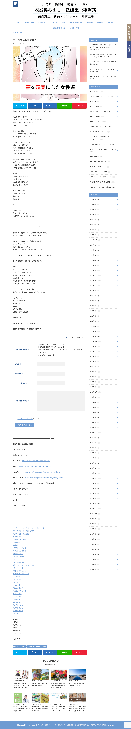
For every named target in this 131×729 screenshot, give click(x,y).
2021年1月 (94, 336)
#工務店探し (17, 596)
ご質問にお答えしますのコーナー (101, 96)
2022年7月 (94, 290)
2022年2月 (94, 311)
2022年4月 (94, 301)
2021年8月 (94, 316)
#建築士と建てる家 (19, 551)
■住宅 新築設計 (97, 116)
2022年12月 (95, 275)
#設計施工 (16, 582)
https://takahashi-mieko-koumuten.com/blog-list (34, 466)
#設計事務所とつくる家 (21, 574)
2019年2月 (94, 422)
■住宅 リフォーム (20, 646)
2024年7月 (94, 250)
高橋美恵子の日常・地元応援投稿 (37, 646)
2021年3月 (94, 326)
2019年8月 (94, 402)
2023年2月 (94, 265)
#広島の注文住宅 (19, 557)
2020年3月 (94, 377)
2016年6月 (94, 539)
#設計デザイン (18, 579)
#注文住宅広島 (18, 568)
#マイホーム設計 (19, 605)
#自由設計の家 (18, 588)
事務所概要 (111, 23)
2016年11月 (94, 514)
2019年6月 (94, 407)
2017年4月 (94, 488)
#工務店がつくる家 (19, 591)
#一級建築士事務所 (19, 539)
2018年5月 (94, 453)
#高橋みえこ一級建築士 (21, 534)
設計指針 (90, 23)
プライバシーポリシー (25, 419)
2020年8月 (94, 356)
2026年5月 (94, 204)
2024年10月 (94, 245)
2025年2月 (94, 230)
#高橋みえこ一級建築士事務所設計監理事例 (28, 528)
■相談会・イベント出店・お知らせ (102, 187)
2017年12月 (94, 468)
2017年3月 (94, 493)
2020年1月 (94, 387)
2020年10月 (94, 351)
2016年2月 (94, 544)
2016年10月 (94, 519)
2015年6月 (94, 559)
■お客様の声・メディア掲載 (99, 172)
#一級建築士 (17, 537)
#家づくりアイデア (19, 602)
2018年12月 (95, 432)
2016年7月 (94, 534)
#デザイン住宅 (18, 613)
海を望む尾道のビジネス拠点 (100, 111)
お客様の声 (42, 23)
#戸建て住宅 (17, 599)
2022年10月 (94, 285)
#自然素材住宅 (18, 611)
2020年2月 (94, 382)
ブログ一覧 (53, 23)
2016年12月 (95, 508)
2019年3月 (94, 417)
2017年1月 (94, 503)
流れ (63, 23)
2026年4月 (94, 209)
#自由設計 (16, 585)
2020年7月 (94, 361)
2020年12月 (95, 341)
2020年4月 (94, 372)
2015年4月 (94, 569)
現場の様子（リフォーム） (100, 126)
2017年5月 (94, 483)
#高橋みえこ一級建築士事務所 (23, 531)
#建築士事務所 (18, 554)
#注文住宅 (16, 559)
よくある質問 (74, 28)
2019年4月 (94, 412)
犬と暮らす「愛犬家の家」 (99, 132)
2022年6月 (94, 296)
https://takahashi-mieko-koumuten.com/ (36, 461)
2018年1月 (94, 463)
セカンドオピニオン (75, 23)
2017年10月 (95, 478)
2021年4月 (94, 321)
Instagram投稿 (95, 106)
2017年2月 (94, 498)
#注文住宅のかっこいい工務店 (23, 565)
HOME (18, 23)
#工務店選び (17, 594)
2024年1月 (94, 255)
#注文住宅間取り (19, 562)
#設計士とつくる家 (19, 571)
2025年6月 (94, 220)
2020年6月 (94, 366)
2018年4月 (94, 458)
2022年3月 (94, 306)
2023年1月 (94, 270)
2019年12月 (95, 392)
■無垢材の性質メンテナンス (99, 161)
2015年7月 (94, 554)
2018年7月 (94, 443)
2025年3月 (94, 224)
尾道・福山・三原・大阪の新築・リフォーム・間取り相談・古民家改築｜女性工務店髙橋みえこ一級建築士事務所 (64, 725)
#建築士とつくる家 (19, 548)
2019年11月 (94, 397)
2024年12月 (94, 240)
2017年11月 (94, 473)
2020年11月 (94, 346)
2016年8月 (94, 529)
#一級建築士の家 (19, 542)
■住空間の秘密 (96, 156)
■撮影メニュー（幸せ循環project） (102, 177)
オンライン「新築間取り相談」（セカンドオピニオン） (102, 138)
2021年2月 (94, 331)
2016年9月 (94, 524)
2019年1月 (94, 427)
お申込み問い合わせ (58, 28)
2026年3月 (94, 214)
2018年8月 (94, 438)
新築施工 (100, 23)
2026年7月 (94, 199)
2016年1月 (94, 549)
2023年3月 (94, 260)
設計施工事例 (29, 23)
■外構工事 (94, 101)
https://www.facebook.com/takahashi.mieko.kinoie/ (42, 472)
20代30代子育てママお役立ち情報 (102, 144)
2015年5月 (94, 564)
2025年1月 (94, 235)
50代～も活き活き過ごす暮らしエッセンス (103, 150)
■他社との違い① (96, 91)
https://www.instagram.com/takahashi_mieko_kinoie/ (44, 478)
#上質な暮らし (18, 608)
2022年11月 (95, 280)
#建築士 (15, 545)
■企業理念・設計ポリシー (99, 167)
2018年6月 (94, 448)
